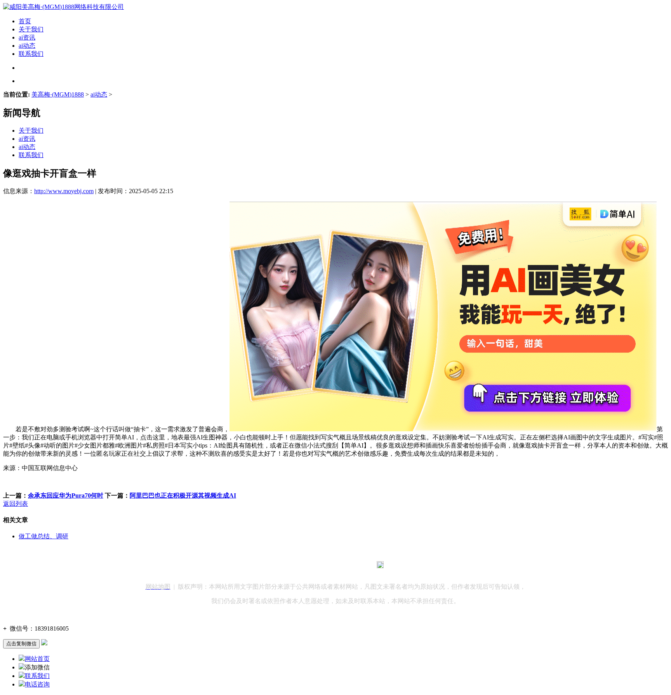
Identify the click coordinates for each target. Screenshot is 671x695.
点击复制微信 (21, 644)
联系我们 (31, 53)
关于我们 (31, 29)
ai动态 (27, 45)
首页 (25, 21)
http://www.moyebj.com (64, 191)
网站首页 (37, 658)
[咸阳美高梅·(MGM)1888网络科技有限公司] (63, 6)
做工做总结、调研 (43, 536)
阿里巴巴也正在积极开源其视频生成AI (183, 495)
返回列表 (15, 503)
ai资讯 (27, 37)
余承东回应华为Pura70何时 (65, 495)
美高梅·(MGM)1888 (57, 94)
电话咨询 (37, 684)
